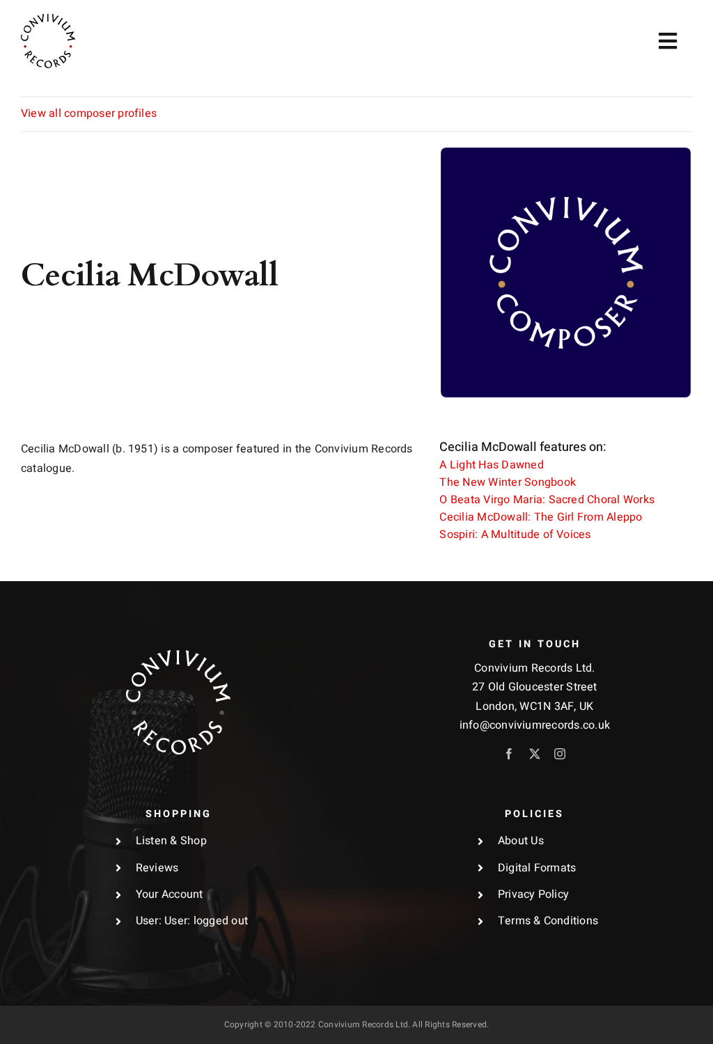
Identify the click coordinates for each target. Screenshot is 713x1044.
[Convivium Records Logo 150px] (178, 655)
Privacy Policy (533, 894)
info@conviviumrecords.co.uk (535, 725)
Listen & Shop (171, 840)
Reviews (157, 868)
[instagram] (559, 753)
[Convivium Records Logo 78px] (48, 19)
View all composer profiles (89, 113)
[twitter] (534, 753)
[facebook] (509, 753)
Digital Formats (537, 868)
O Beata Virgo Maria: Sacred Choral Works (547, 499)
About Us (521, 840)
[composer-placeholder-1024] (566, 153)
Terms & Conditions (548, 920)
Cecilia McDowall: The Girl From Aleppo (540, 517)
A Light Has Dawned (491, 465)
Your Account (169, 894)
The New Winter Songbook (507, 482)
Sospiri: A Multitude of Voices (514, 534)
